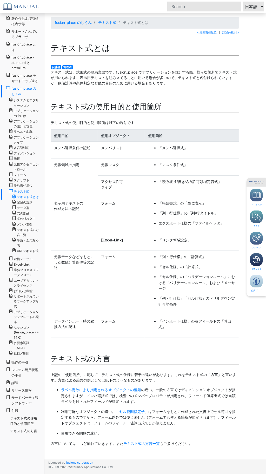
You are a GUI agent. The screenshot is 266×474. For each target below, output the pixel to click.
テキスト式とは (28, 197)
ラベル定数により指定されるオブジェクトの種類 (101, 389)
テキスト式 (107, 22)
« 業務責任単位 (207, 32)
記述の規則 (24, 202)
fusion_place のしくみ (73, 22)
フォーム (20, 175)
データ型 (23, 208)
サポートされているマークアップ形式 (26, 301)
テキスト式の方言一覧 (141, 443)
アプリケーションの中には (26, 113)
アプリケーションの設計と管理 (26, 123)
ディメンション (25, 153)
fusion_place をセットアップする (24, 78)
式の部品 (23, 213)
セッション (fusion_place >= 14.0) (26, 332)
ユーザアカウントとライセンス (26, 283)
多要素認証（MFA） (21, 345)
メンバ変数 (24, 224)
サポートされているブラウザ (24, 34)
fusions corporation (79, 462)
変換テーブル (23, 259)
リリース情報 (21, 390)
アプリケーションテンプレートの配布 (26, 317)
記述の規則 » (230, 32)
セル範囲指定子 (132, 411)
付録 (14, 411)
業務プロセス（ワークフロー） (26, 272)
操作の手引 (19, 362)
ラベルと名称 (23, 132)
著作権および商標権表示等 (24, 21)
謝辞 (14, 383)
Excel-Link (22, 264)
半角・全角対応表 (28, 242)
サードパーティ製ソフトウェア (24, 400)
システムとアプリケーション (26, 102)
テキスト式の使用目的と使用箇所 (23, 421)
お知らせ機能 (23, 291)
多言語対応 (21, 148)
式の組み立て (26, 219)
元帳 (17, 159)
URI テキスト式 (27, 251)
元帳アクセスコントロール (26, 166)
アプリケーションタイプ (26, 139)
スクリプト (21, 180)
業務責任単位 (23, 186)
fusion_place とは (23, 47)
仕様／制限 (21, 353)
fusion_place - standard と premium (22, 62)
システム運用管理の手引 (24, 372)
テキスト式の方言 (23, 431)
